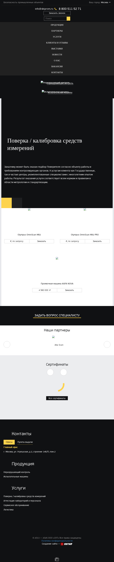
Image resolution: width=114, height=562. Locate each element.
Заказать (41, 241)
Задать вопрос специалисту (57, 315)
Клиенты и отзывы (57, 43)
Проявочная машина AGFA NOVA (57, 283)
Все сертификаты (57, 398)
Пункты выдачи (25, 442)
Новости (57, 55)
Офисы (9, 442)
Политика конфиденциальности (57, 541)
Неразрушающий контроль (17, 472)
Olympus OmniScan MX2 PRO (85, 234)
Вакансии (57, 66)
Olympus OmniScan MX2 (29, 234)
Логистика (9, 509)
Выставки (57, 49)
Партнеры (57, 31)
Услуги (57, 37)
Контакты (57, 72)
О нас (57, 60)
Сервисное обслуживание (16, 505)
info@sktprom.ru (44, 8)
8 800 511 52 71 (70, 9)
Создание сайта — (51, 544)
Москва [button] (104, 2)
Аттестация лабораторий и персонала (22, 501)
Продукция (57, 25)
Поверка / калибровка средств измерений (25, 496)
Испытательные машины (16, 476)
